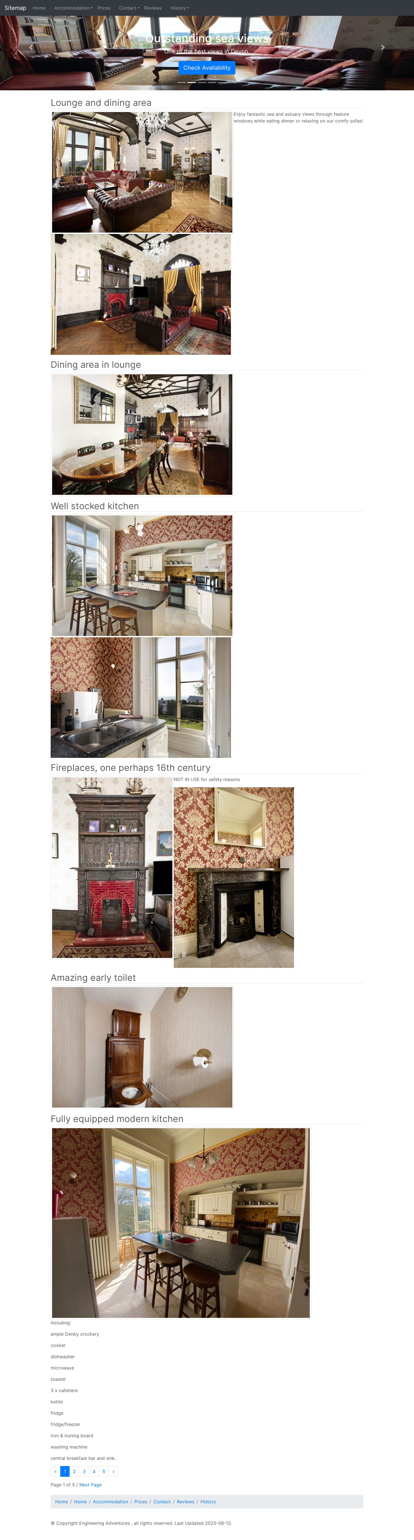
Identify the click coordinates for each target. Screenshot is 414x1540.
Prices (106, 8)
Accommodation (72, 8)
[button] (31, 47)
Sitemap (15, 8)
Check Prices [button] (329, 67)
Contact (127, 8)
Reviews (155, 8)
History (178, 8)
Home (41, 8)
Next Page (90, 1485)
